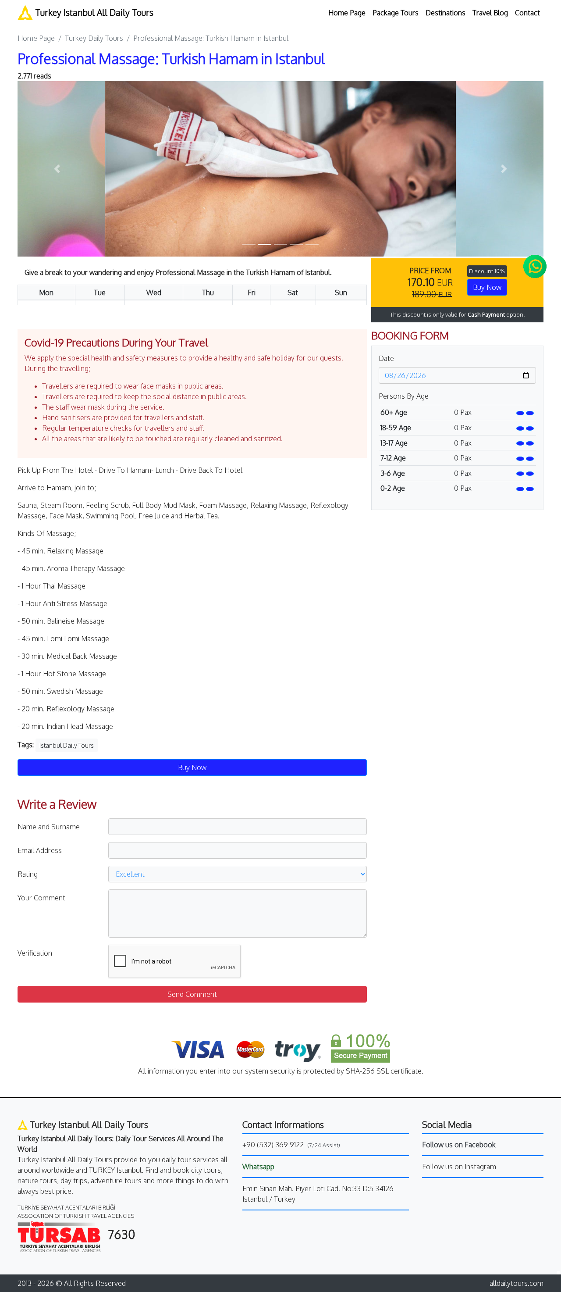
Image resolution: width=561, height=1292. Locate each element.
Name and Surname (49, 826)
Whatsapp (258, 1166)
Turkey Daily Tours (94, 38)
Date (386, 358)
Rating (28, 874)
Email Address (40, 850)
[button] (57, 169)
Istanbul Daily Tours (66, 745)
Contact (527, 12)
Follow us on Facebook (459, 1144)
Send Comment (192, 994)
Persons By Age (404, 396)
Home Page (347, 12)
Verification (35, 953)
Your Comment (41, 897)
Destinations (445, 12)
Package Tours (396, 12)
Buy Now (487, 287)
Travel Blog (490, 12)
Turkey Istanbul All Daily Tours (93, 12)
